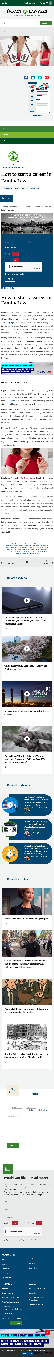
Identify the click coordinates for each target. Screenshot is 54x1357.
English (7, 254)
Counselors (6, 1276)
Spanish (8, 260)
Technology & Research (38, 1287)
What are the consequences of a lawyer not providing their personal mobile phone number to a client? (26, 962)
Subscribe (46, 23)
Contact (32, 1257)
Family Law (15, 401)
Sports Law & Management (12, 1296)
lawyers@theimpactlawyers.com (14, 1316)
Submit (10, 279)
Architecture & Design (10, 1300)
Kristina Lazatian (38, 828)
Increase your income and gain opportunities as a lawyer (26, 712)
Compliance (33, 1291)
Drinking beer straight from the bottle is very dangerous (25, 1009)
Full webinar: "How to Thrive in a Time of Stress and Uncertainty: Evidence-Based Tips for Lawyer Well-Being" (25, 759)
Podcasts (5, 1267)
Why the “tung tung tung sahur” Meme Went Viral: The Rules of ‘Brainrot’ (25, 1054)
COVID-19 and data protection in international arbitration (35, 843)
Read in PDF (38, 115)
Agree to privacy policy (16, 274)
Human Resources (36, 1303)
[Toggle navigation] (4, 23)
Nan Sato (34, 806)
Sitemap (32, 1262)
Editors (5, 1271)
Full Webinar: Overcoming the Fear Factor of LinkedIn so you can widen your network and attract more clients (25, 620)
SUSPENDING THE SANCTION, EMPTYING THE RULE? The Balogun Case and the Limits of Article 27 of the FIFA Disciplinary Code (26, 914)
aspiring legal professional (11, 322)
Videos (4, 1262)
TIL (13, 166)
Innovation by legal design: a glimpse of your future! (35, 821)
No (16, 254)
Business (32, 1282)
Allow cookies (27, 1354)
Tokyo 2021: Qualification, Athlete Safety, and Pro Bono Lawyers (25, 667)
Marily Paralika (37, 850)
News (4, 1258)
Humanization (7, 1287)
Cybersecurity (7, 1291)
